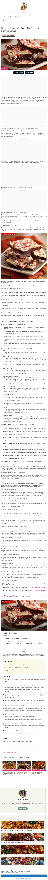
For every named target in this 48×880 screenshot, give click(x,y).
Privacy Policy (18, 878)
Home (4, 12)
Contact (16, 16)
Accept (24, 875)
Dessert (28, 12)
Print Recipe (30, 72)
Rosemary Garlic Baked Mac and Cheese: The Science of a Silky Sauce (8, 773)
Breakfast (22, 12)
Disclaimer (22, 878)
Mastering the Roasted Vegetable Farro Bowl (37, 773)
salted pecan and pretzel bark (26, 187)
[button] (46, 866)
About (9, 12)
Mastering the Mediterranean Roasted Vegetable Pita (23, 773)
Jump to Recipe (19, 72)
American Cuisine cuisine (11, 752)
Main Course (15, 12)
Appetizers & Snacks (7, 16)
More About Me (22, 808)
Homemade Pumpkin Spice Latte (38, 587)
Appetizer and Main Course (9, 769)
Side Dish (34, 12)
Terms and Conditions (29, 878)
